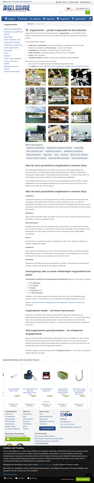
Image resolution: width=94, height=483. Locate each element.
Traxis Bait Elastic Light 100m (31, 390)
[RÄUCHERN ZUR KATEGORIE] (58, 123)
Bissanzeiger (8, 37)
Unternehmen (27, 414)
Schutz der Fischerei (38, 302)
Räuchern (7, 56)
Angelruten (55, 441)
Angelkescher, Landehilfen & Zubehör (13, 33)
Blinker (46, 436)
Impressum (43, 424)
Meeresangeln (39, 439)
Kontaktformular (65, 422)
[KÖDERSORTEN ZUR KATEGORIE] (81, 104)
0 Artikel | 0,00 (83, 8)
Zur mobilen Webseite (12, 429)
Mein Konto (62, 2)
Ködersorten (8, 50)
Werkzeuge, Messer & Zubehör (11, 68)
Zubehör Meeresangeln (12, 71)
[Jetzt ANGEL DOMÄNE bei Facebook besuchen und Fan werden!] (62, 416)
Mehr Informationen (10, 474)
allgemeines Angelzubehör (13, 29)
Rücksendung (9, 421)
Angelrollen (47, 441)
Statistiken (21, 478)
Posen (6, 53)
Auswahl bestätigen (67, 479)
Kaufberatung (9, 424)
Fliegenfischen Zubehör (12, 42)
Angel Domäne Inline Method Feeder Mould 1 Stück (47, 391)
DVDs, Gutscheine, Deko (12, 40)
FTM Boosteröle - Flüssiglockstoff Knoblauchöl (80, 391)
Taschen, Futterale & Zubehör (11, 62)
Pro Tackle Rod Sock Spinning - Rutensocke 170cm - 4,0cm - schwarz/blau (15, 392)
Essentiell (9, 478)
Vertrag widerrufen (47, 428)
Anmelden (15, 2)
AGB (40, 414)
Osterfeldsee (27, 424)
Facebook (26, 421)
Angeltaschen (49, 439)
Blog (24, 416)
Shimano (52, 436)
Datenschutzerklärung (45, 464)
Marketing (33, 478)
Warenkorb (86, 2)
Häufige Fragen (10, 426)
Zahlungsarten (10, 419)
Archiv (25, 426)
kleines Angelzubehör (11, 48)
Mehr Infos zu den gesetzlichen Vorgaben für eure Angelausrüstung (66, 66)
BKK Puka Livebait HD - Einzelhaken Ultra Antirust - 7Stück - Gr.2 (64, 391)
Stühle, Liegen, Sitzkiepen (12, 58)
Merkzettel (74, 2)
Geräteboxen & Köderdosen (13, 45)
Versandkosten (10, 416)
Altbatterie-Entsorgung (46, 421)
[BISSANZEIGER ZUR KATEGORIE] (81, 85)
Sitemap (25, 429)
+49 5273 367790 (69, 424)
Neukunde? (27, 2)
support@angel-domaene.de (72, 427)
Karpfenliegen (58, 439)
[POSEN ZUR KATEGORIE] (36, 123)
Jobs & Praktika (28, 419)
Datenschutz (43, 419)
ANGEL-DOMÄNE (18, 8)
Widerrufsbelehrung (46, 416)
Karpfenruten (39, 441)
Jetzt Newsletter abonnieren (19, 439)
